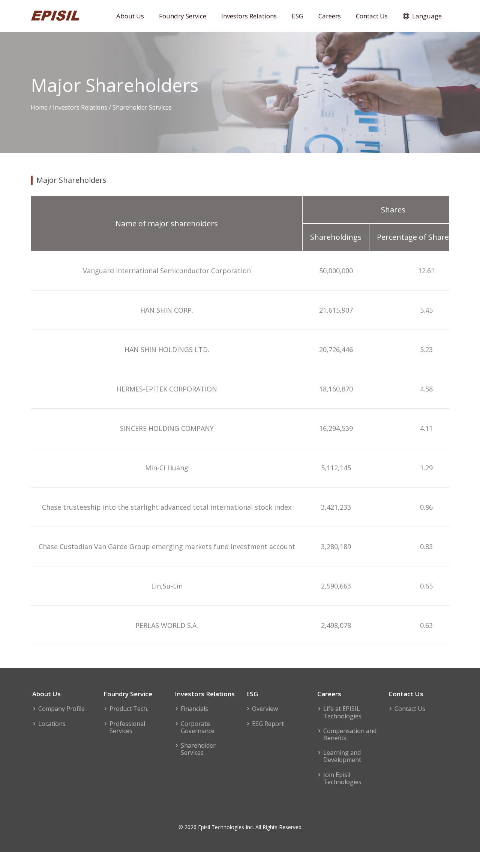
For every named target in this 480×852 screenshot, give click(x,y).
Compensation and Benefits (349, 734)
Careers (329, 16)
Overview (265, 708)
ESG (297, 16)
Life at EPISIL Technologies (342, 712)
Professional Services (127, 727)
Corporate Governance (197, 727)
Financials (194, 708)
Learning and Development (342, 756)
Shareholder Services (198, 749)
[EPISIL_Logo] (56, 15)
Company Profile (61, 708)
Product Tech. (129, 708)
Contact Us (372, 16)
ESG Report (268, 723)
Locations (52, 723)
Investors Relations (249, 16)
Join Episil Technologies (342, 778)
